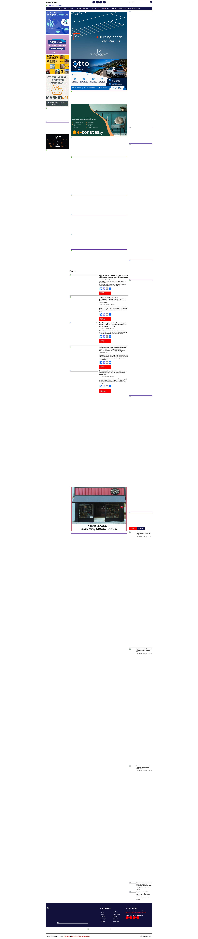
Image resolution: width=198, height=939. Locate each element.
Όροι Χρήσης (74, 936)
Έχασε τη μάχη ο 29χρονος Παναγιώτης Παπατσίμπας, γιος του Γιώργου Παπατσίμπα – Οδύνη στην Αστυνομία (112, 299)
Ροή (65, 8)
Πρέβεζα (70, 8)
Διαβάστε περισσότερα (103, 293)
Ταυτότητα (67, 936)
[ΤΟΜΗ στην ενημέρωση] (54, 5)
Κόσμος (121, 8)
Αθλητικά (94, 8)
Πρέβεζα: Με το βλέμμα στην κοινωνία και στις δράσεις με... (144, 650)
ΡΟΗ (133, 528)
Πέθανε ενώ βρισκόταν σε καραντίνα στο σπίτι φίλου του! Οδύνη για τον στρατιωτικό (112, 372)
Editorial (128, 8)
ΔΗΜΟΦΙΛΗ (141, 528)
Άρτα (114, 920)
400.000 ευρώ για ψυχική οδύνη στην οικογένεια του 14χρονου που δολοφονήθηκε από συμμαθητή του (113, 349)
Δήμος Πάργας (116, 912)
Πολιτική (101, 8)
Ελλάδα (107, 8)
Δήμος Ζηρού (116, 914)
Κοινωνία (78, 8)
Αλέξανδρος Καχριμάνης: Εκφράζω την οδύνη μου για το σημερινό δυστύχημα (113, 276)
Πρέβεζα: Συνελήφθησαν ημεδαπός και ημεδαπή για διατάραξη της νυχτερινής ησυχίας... (143, 894)
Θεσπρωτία (116, 921)
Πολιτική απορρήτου (84, 936)
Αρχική (60, 8)
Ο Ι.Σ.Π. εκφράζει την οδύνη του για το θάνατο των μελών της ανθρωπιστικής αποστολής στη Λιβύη (113, 324)
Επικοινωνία (136, 8)
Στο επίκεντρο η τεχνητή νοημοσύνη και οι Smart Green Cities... (143, 767)
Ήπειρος (85, 8)
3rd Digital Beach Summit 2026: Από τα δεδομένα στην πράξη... (143, 533)
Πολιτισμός (114, 8)
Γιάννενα (115, 918)
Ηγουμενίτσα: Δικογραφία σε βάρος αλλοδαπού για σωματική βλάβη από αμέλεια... (144, 884)
